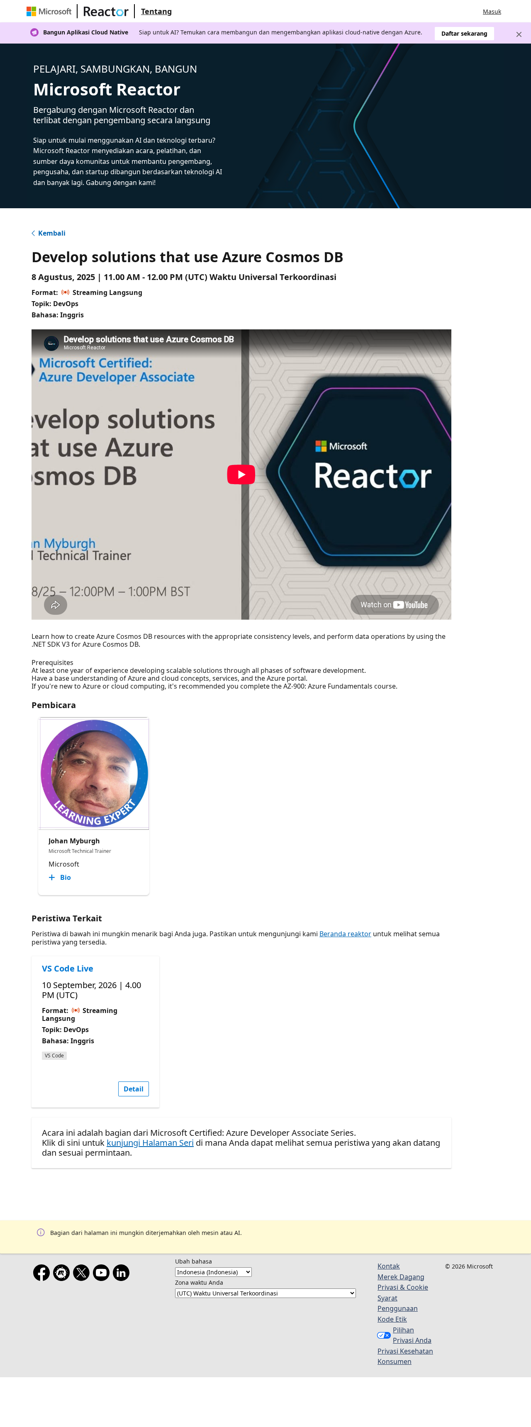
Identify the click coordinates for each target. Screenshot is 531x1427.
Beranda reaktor (345, 933)
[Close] (519, 34)
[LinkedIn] (123, 1274)
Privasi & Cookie (403, 1287)
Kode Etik (392, 1319)
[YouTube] (103, 1274)
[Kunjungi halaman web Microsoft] (51, 11)
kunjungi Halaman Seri (150, 1142)
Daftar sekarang (464, 33)
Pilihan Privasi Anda (412, 1335)
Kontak (389, 1266)
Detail (134, 1088)
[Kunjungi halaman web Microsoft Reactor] (106, 11)
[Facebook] (43, 1274)
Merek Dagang (401, 1276)
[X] (83, 1274)
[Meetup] (63, 1274)
